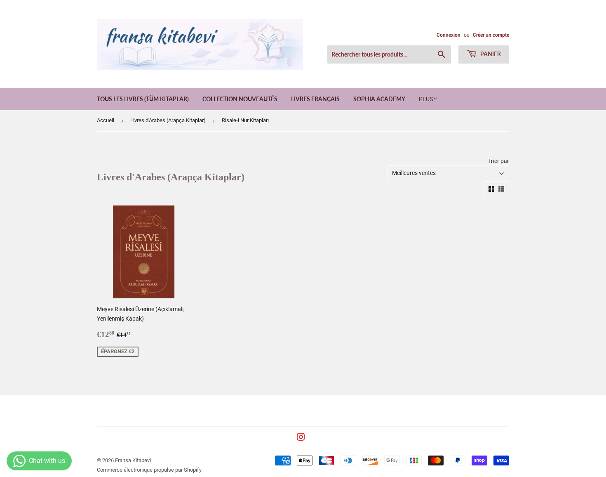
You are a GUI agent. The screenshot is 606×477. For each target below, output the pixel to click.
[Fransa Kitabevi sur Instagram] (301, 438)
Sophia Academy (379, 98)
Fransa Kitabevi (133, 460)
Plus (426, 99)
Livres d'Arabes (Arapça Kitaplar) (168, 120)
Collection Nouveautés (239, 98)
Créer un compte (491, 35)
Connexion (448, 35)
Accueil (105, 120)
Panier (490, 53)
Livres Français (315, 98)
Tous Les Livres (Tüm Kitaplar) (143, 98)
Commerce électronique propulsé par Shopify (149, 470)
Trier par (498, 161)
